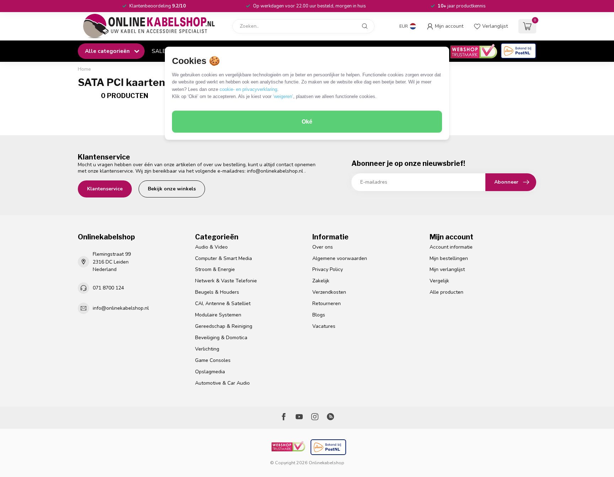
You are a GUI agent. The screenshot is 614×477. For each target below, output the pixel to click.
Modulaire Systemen (218, 314)
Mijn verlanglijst (447, 269)
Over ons (322, 247)
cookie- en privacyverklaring (248, 89)
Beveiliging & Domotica (221, 337)
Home (84, 69)
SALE (159, 51)
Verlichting (207, 349)
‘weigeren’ (283, 96)
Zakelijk (320, 280)
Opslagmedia (210, 371)
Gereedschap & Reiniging (223, 326)
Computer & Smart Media (223, 258)
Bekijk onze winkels (172, 188)
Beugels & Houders (217, 292)
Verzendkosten (329, 292)
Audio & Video (211, 247)
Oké (307, 122)
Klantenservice (105, 188)
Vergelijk (439, 280)
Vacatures (323, 326)
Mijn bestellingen (449, 258)
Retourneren (326, 303)
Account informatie (451, 247)
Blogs (318, 314)
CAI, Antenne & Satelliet (223, 303)
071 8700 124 (108, 287)
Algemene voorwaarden (339, 258)
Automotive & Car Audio (222, 383)
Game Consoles (213, 360)
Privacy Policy (327, 269)
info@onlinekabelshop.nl (275, 171)
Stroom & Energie (215, 269)
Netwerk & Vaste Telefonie (226, 280)
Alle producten (446, 292)
